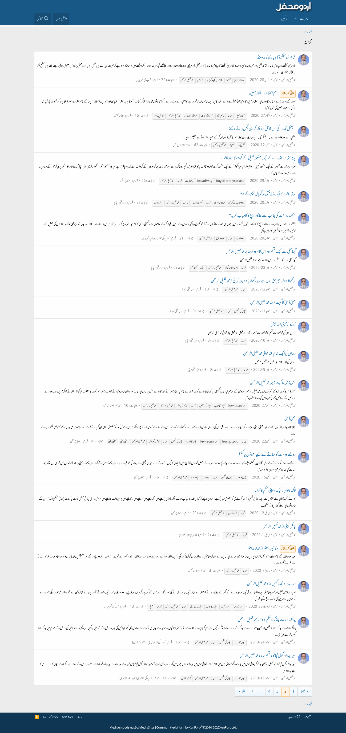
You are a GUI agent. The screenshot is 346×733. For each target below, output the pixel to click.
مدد (44, 717)
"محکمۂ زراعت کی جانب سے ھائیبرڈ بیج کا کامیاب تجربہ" (262, 216)
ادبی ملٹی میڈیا (120, 203)
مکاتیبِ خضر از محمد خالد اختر (270, 549)
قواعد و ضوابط (67, 717)
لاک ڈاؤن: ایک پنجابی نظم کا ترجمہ (275, 491)
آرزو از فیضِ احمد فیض (283, 325)
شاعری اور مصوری (188, 535)
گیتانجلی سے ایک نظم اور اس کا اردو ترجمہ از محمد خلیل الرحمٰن (260, 252)
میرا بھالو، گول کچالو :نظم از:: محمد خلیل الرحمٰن (267, 656)
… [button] (260, 692)
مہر (305, 717)
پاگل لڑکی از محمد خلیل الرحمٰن (279, 527)
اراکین (284, 19)
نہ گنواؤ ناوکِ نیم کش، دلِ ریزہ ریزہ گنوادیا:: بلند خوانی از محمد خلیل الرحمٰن (253, 282)
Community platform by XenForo (196, 727)
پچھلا (303, 692)
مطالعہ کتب (119, 116)
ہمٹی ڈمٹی (290, 419)
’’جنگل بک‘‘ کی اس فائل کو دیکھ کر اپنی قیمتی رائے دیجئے (262, 129)
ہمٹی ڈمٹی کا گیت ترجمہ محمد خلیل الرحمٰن (273, 303)
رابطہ (79, 717)
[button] (295, 19)
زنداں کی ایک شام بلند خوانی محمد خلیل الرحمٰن (269, 354)
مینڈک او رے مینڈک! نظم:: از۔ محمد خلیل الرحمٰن (267, 620)
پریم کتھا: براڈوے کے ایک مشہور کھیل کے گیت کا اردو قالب (258, 159)
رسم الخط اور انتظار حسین (271, 94)
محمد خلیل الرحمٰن (288, 80)
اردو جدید (292, 717)
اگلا (243, 692)
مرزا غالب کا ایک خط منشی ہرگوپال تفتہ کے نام (268, 195)
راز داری (53, 717)
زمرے (304, 19)
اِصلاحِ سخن (178, 145)
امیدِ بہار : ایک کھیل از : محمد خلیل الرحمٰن (271, 584)
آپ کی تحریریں (143, 80)
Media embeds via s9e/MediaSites (132, 727)
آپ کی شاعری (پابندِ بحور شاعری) (148, 642)
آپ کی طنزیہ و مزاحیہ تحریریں (155, 238)
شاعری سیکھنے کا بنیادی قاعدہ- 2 (276, 58)
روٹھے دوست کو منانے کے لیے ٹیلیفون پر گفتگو (267, 455)
